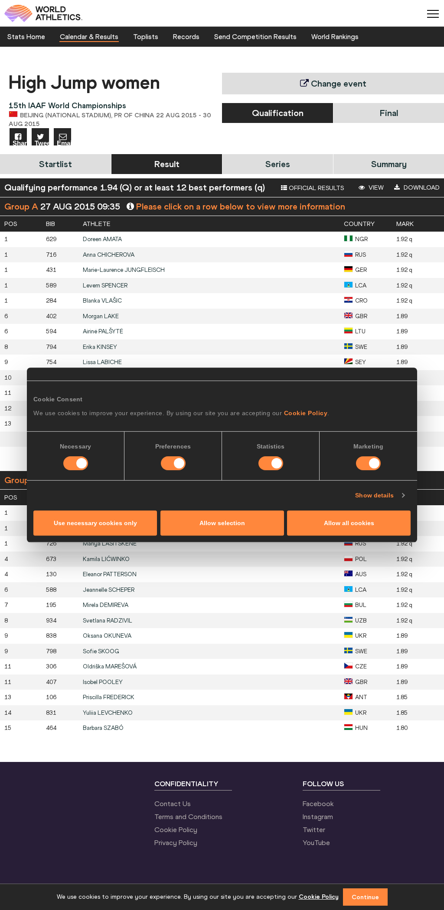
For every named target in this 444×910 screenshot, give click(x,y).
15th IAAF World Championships (67, 105)
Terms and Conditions (188, 816)
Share (20, 142)
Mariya (110, 543)
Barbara (103, 728)
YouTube (316, 842)
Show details (374, 495)
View (375, 187)
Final (389, 112)
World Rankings (335, 36)
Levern (105, 285)
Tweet (42, 142)
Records (186, 36)
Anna (108, 254)
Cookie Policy (306, 413)
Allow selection (222, 523)
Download (421, 187)
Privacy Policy (175, 842)
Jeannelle (108, 590)
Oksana (107, 635)
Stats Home (26, 36)
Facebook (318, 803)
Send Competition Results (255, 36)
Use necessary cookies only (95, 523)
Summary (389, 163)
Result (167, 163)
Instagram (318, 816)
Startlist (55, 163)
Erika (100, 347)
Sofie (101, 651)
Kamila (106, 559)
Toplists (145, 36)
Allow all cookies (349, 523)
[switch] (173, 463)
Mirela (105, 605)
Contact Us (172, 803)
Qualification (278, 112)
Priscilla (108, 697)
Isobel (103, 682)
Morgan (101, 316)
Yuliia (108, 712)
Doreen (102, 239)
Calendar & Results (89, 36)
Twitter (314, 829)
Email (64, 142)
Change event (337, 83)
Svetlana (107, 620)
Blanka (102, 300)
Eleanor (110, 574)
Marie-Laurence (124, 270)
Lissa (102, 362)
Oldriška (110, 666)
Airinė (103, 331)
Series (277, 163)
